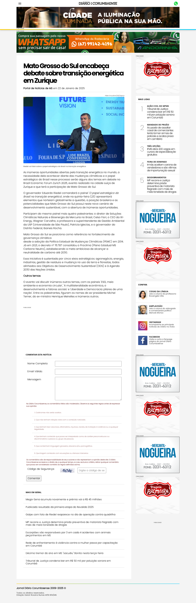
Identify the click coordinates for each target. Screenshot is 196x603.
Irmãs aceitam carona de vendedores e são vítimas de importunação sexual (161, 167)
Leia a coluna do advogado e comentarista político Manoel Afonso (162, 310)
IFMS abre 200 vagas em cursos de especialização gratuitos (161, 151)
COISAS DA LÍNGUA (158, 291)
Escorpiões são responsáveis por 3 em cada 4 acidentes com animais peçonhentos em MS (68, 534)
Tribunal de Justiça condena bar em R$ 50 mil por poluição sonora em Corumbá (68, 562)
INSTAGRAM (155, 322)
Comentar (34, 478)
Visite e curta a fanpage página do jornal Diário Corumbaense (160, 341)
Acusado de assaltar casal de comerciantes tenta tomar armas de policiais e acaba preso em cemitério (160, 133)
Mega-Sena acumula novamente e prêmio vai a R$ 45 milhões (64, 499)
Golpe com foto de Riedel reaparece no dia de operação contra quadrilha (70, 514)
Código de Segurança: (40, 469)
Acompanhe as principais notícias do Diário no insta (161, 325)
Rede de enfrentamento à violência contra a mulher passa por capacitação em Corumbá (72, 544)
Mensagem (34, 379)
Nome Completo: (37, 363)
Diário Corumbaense (98, 3)
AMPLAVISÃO (155, 306)
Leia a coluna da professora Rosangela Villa (162, 294)
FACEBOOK (154, 336)
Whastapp (176, 4)
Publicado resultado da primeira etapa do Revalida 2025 (60, 507)
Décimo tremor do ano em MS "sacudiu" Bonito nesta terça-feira (64, 553)
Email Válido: (34, 371)
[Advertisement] (98, 328)
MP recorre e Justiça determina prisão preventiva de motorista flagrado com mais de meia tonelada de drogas (72, 523)
